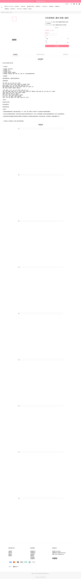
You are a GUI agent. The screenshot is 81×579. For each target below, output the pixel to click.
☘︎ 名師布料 (12, 8)
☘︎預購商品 (7, 8)
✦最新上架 (23, 6)
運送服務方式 (32, 551)
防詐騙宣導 (32, 558)
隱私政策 (32, 555)
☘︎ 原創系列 (37, 6)
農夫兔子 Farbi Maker (9, 6)
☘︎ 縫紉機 (25, 8)
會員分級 (10, 552)
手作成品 (29, 8)
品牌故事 (10, 551)
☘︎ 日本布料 (44, 6)
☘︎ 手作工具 (19, 8)
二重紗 (11, 12)
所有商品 (17, 6)
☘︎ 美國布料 (57, 6)
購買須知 (10, 555)
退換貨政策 (32, 554)
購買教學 (10, 554)
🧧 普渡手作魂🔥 (30, 6)
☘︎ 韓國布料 (51, 6)
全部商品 (2, 12)
